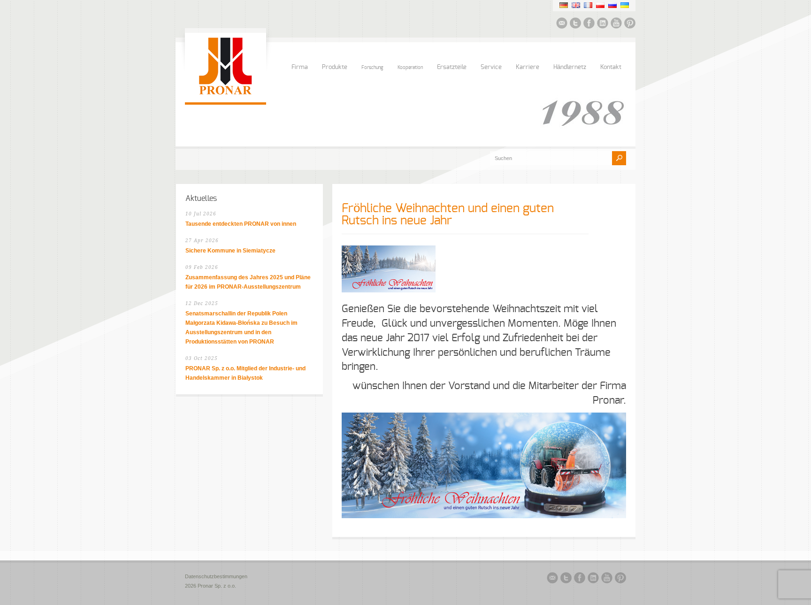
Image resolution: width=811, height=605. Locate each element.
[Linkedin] (602, 24)
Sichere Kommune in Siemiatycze (230, 250)
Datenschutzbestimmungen (216, 576)
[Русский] (612, 5)
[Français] (588, 5)
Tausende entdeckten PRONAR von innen (240, 224)
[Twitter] (575, 24)
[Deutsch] (563, 5)
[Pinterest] (629, 24)
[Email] (561, 24)
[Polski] (600, 5)
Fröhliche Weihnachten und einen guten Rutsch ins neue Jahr (448, 214)
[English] (576, 5)
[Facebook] (589, 24)
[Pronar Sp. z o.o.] (225, 93)
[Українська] (624, 5)
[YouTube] (616, 24)
